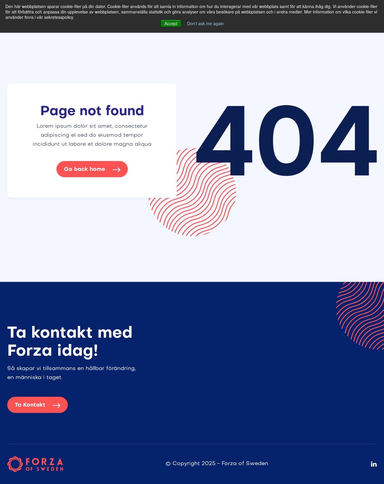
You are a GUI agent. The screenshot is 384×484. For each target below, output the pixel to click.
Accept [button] (170, 23)
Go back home (92, 169)
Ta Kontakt (37, 405)
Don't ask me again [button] (205, 23)
